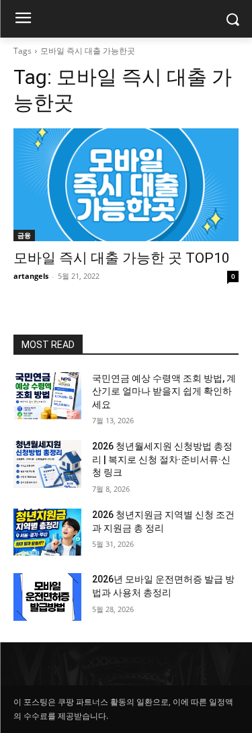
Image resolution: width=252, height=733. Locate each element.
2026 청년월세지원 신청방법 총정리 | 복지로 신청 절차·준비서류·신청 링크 (162, 459)
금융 (24, 235)
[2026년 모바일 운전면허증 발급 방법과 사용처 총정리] (47, 596)
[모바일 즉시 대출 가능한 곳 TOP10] (126, 184)
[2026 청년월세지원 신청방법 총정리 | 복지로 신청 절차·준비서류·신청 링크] (47, 463)
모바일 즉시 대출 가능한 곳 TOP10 (121, 258)
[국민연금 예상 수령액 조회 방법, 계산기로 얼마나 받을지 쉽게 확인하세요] (47, 395)
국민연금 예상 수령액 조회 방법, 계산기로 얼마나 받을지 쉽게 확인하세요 (164, 391)
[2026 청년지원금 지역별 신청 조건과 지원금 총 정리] (47, 532)
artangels (30, 276)
